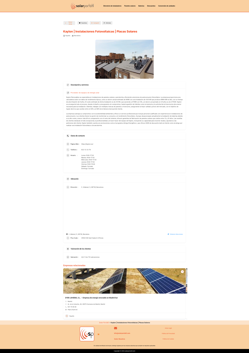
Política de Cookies (168, 339)
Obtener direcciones (176, 234)
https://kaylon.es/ (87, 144)
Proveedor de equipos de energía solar (85, 93)
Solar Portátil (104, 323)
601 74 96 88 (72, 307)
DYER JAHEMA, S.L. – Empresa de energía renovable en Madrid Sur (91, 298)
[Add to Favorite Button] (182, 271)
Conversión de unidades (166, 6)
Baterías (141, 6)
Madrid (70, 301)
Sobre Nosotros (119, 339)
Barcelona (77, 35)
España (67, 35)
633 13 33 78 (86, 150)
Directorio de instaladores (112, 6)
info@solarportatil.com (122, 333)
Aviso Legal (168, 328)
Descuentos (151, 6)
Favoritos (84, 23)
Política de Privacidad (168, 333)
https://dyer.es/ (73, 309)
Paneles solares (129, 6)
